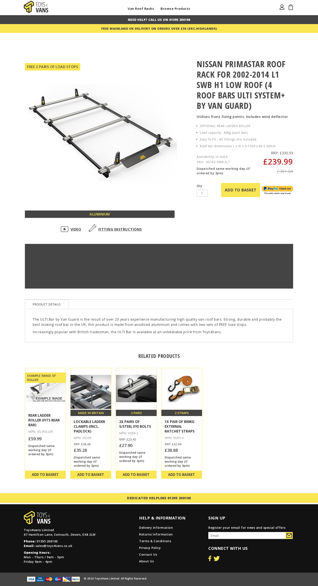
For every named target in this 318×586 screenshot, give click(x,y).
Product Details (47, 304)
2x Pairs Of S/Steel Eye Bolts (135, 424)
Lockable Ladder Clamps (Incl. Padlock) (89, 426)
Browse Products (175, 8)
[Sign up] (289, 535)
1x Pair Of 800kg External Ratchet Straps (179, 426)
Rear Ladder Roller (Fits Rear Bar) (44, 420)
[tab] (47, 304)
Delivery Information (156, 528)
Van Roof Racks (141, 8)
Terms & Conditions (155, 541)
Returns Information (156, 534)
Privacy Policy (150, 548)
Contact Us (148, 554)
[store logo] (36, 7)
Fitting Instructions (120, 229)
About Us (146, 561)
